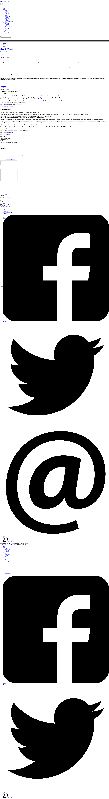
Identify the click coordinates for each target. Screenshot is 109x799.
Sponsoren (7, 13)
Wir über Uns (7, 23)
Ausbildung (7, 29)
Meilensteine (7, 11)
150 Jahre (4, 9)
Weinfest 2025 (5, 211)
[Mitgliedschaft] (8, 164)
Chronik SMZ (7, 12)
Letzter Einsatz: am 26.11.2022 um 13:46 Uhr (84, 40)
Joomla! (1, 544)
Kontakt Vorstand (7, 49)
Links (6, 19)
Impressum (7, 20)
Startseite (4, 43)
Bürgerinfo (7, 18)
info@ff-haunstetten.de (25, 69)
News (6, 15)
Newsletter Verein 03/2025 (7, 212)
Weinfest (6, 33)
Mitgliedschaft (7, 16)
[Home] (2, 1)
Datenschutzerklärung (9, 21)
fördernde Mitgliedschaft (10, 159)
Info (3, 14)
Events (6, 10)
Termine (6, 25)
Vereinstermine (7, 34)
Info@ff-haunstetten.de (7, 205)
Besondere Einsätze (8, 26)
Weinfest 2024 (5, 213)
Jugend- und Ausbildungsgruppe (40, 98)
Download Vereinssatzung (5, 150)
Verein (4, 31)
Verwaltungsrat (14, 67)
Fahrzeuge (7, 24)
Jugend (4, 27)
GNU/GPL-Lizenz (13, 544)
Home (4, 8)
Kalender (6, 17)
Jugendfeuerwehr (9, 106)
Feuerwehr (5, 22)
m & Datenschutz (6, 206)
